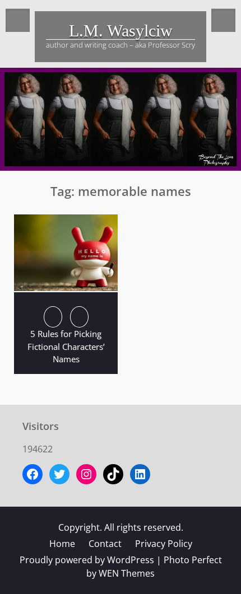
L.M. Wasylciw (121, 30)
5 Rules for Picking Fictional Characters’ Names (66, 346)
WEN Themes (127, 573)
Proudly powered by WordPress (87, 560)
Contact (105, 543)
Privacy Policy (163, 543)
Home (62, 543)
